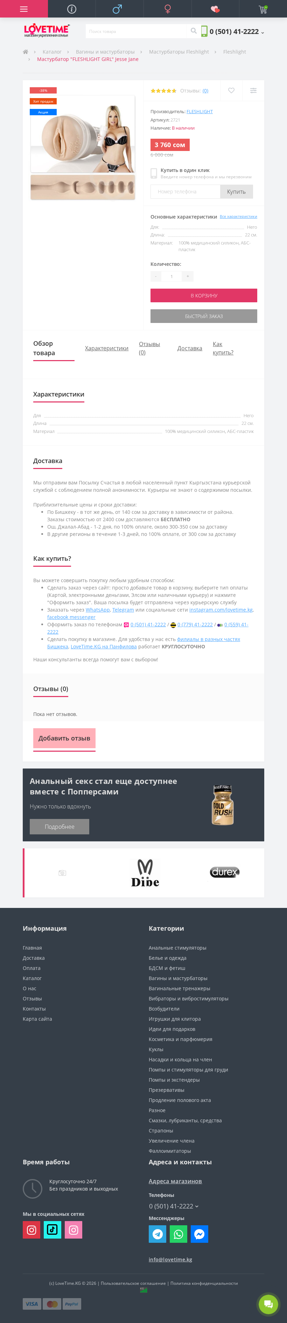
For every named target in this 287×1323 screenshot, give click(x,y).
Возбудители (164, 1008)
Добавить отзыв (64, 738)
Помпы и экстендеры (174, 1079)
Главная (32, 947)
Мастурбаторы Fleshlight (179, 51)
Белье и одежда (168, 958)
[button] (236, 31)
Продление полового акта (180, 1100)
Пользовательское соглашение (133, 1283)
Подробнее (60, 827)
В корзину (204, 295)
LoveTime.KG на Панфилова (104, 646)
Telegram (123, 609)
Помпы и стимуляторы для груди (188, 1069)
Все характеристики (238, 216)
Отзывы (32, 998)
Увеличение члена (172, 1140)
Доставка (189, 348)
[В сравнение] (253, 90)
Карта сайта (37, 1018)
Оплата (32, 968)
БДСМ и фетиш (167, 968)
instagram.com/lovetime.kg (221, 609)
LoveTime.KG (68, 1283)
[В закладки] (231, 90)
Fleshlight (234, 51)
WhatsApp (98, 609)
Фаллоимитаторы (170, 1151)
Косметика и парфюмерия (180, 1039)
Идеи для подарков (172, 1029)
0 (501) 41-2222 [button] (171, 1206)
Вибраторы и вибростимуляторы (189, 998)
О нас (29, 988)
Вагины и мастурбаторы (105, 51)
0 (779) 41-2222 (195, 624)
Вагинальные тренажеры (179, 988)
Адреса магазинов (175, 1181)
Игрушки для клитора (175, 1018)
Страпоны (161, 1130)
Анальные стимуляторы (177, 947)
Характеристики (106, 348)
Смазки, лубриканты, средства (185, 1120)
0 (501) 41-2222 (148, 624)
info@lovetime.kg (170, 1259)
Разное (157, 1110)
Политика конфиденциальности (204, 1283)
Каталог (52, 51)
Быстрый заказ (204, 316)
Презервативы (166, 1090)
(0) (205, 90)
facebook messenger (71, 617)
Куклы (156, 1049)
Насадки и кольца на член (180, 1059)
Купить (236, 191)
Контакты (34, 1008)
